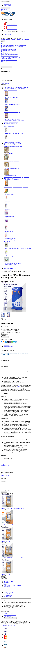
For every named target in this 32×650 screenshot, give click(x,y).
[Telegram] (16, 342)
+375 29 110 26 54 (12, 25)
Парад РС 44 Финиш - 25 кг (8, 525)
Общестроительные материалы (9, 60)
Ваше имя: (3, 478)
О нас (5, 584)
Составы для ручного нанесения (12, 97)
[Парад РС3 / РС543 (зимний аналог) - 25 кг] (15, 311)
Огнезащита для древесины (11, 161)
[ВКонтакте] (1, 342)
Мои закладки (7, 596)
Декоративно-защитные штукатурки (13, 133)
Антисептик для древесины (11, 168)
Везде (2, 43)
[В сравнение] (2, 318)
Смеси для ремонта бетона (8, 47)
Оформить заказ (5, 83)
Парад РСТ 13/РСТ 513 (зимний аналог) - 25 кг (13, 508)
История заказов (8, 595)
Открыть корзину (5, 81)
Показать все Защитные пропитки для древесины (16, 177)
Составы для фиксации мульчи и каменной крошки (17, 248)
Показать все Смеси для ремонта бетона (14, 120)
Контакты (6, 582)
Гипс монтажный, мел (10, 238)
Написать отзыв (5, 475)
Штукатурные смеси (6, 53)
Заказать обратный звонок (10, 617)
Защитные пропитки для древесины (10, 57)
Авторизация (7, 4)
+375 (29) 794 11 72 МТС (10, 615)
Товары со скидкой (8, 592)
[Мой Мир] (6, 342)
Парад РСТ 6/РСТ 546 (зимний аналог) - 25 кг (12, 558)
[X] (8, 342)
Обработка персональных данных (12, 585)
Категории (3, 84)
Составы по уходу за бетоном (8, 50)
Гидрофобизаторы (9, 216)
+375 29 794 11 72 (12, 29)
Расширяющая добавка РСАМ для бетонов (12, 46)
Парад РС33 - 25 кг (5, 541)
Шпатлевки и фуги (9, 209)
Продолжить (4, 491)
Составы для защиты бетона (8, 49)
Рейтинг (3, 488)
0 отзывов (3, 282)
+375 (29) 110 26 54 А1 (9, 613)
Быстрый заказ (4, 336)
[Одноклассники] (3, 342)
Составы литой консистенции (12, 112)
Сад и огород (4, 61)
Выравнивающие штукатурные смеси (14, 140)
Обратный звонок (5, 8)
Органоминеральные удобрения (12, 263)
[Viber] (10, 342)
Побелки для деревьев (10, 256)
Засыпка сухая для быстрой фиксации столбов (16, 187)
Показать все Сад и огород (10, 264)
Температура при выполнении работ (10, 329)
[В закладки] (1, 318)
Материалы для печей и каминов (9, 56)
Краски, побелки (8, 231)
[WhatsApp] (12, 342)
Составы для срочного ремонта (12, 119)
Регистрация (7, 5)
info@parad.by (7, 34)
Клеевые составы (8, 223)
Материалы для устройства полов (9, 54)
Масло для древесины (10, 175)
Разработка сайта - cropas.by (8, 625)
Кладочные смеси (9, 194)
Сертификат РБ (4, 464)
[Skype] (14, 342)
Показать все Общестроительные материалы (15, 239)
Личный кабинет (8, 593)
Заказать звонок (8, 19)
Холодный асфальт (6, 58)
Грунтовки (7, 201)
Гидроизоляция (5, 52)
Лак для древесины (9, 153)
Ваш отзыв (3, 481)
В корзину (3, 335)
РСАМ (18, 386)
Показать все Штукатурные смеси (12, 142)
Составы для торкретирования (12, 104)
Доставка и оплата (8, 581)
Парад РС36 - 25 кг (5, 574)
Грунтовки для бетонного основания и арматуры (13, 45)
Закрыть (3, 577)
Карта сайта (7, 586)
